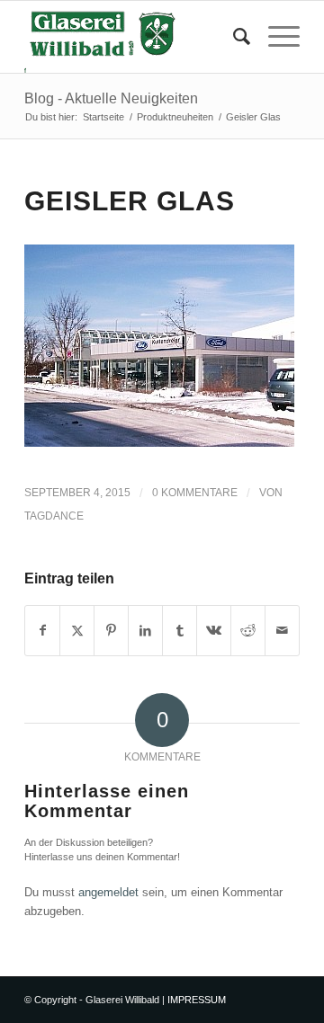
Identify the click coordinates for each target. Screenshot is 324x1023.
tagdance (54, 516)
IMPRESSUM (196, 999)
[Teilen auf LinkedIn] (145, 630)
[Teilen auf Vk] (213, 630)
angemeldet (108, 892)
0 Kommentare (195, 492)
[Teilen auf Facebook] (42, 630)
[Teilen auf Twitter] (77, 630)
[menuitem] (232, 37)
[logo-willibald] (134, 37)
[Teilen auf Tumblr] (179, 630)
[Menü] (275, 37)
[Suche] (232, 37)
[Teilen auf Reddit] (248, 630)
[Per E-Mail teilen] (282, 630)
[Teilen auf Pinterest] (111, 630)
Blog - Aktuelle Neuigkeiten (111, 98)
